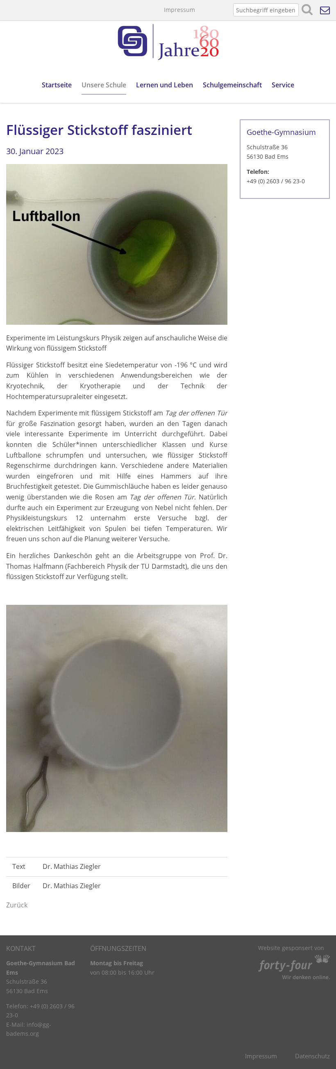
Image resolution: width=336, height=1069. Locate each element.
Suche (307, 9)
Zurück (16, 904)
